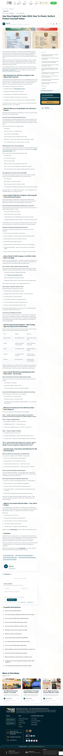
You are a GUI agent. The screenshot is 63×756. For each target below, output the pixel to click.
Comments (44, 88)
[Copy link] (59, 24)
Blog (7, 8)
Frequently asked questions (47, 90)
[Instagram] (37, 741)
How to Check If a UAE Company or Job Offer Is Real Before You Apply (50, 65)
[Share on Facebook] (48, 24)
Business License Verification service (14, 275)
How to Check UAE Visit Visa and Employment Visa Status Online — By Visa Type (50, 73)
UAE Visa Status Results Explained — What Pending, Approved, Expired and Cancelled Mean (50, 69)
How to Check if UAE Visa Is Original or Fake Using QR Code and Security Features (50, 62)
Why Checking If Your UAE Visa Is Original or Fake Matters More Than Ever (50, 55)
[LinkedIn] (32, 741)
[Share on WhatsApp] (56, 24)
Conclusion (44, 86)
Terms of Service (30, 602)
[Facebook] (27, 741)
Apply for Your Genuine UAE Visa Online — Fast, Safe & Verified (50, 83)
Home (3, 8)
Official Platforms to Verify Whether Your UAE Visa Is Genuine (50, 59)
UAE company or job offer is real (8, 69)
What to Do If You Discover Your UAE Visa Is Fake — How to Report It (50, 76)
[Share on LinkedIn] (54, 24)
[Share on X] (51, 24)
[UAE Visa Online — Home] (9, 3)
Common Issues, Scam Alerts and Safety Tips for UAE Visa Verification (50, 80)
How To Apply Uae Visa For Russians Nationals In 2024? (51, 691)
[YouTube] (34, 741)
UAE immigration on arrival (19, 88)
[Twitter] (29, 741)
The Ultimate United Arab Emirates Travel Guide (11, 691)
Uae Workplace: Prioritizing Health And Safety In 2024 (31, 691)
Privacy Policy (23, 602)
